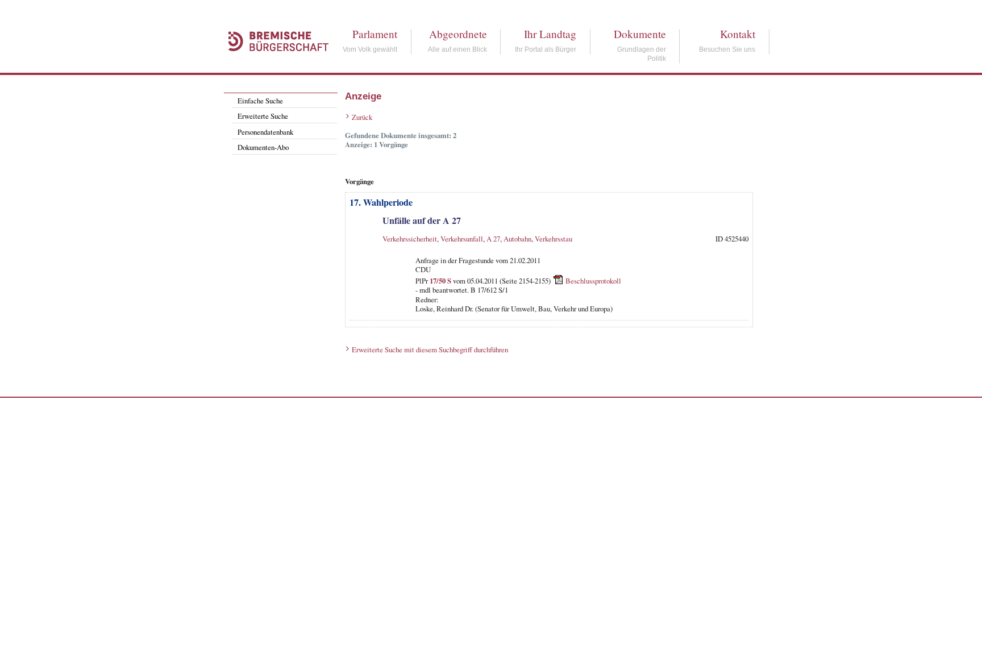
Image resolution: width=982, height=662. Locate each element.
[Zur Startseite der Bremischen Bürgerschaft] (273, 63)
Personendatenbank (265, 132)
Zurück (362, 117)
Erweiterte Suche (263, 116)
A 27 (493, 239)
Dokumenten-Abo (263, 147)
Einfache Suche (260, 100)
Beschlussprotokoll (593, 281)
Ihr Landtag (550, 34)
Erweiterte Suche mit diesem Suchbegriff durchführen (430, 349)
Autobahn (517, 239)
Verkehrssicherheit (409, 239)
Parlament (374, 34)
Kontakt (737, 34)
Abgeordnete (458, 34)
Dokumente (640, 34)
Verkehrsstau (553, 239)
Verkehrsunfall (461, 239)
